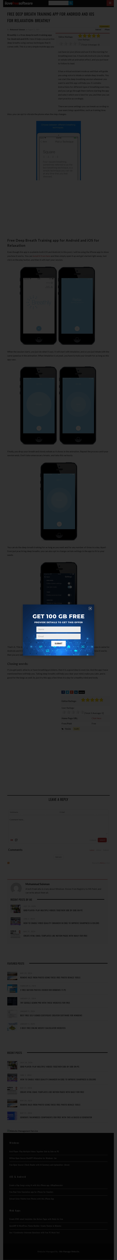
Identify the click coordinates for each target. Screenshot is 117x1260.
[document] (58, 630)
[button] (90, 608)
